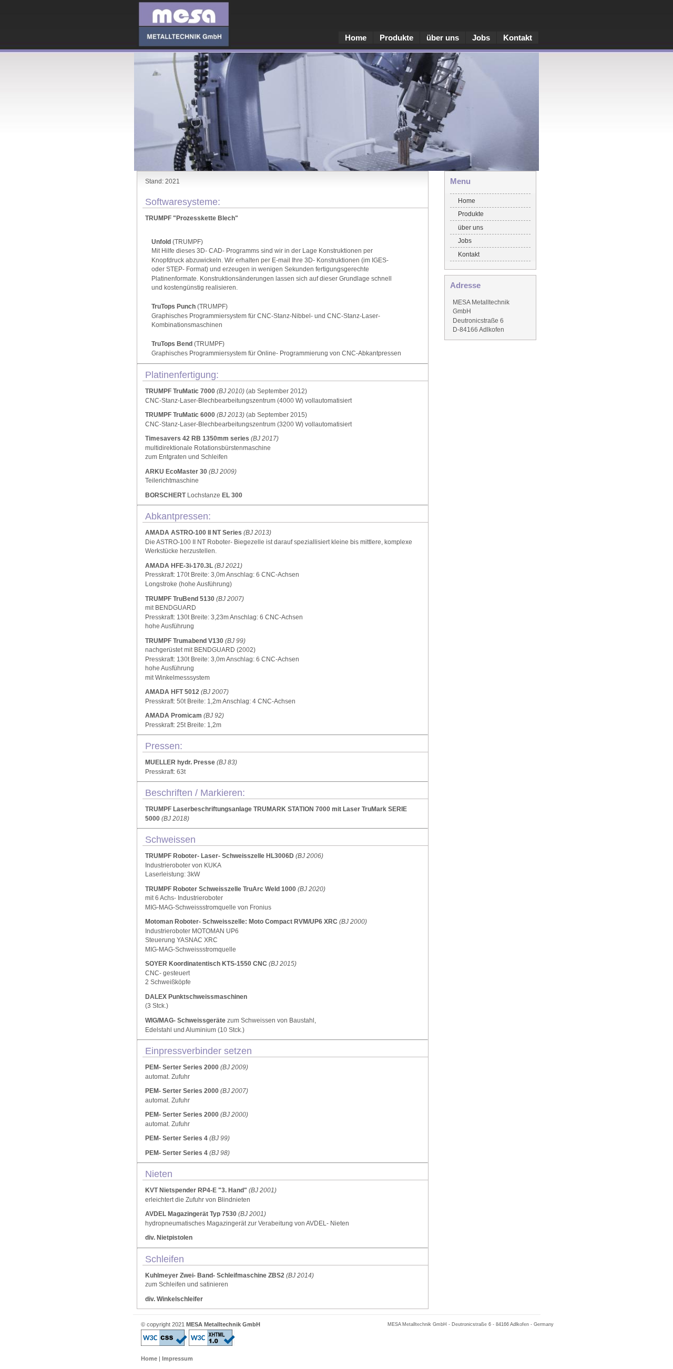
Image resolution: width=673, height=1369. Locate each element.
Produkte (396, 37)
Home (355, 37)
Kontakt (517, 37)
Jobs (481, 37)
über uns (442, 37)
